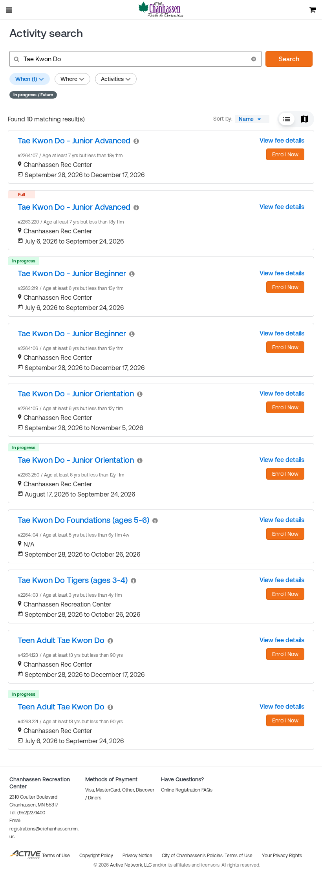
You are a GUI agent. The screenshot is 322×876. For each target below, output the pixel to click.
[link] (74, 140)
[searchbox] (134, 58)
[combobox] (252, 119)
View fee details (282, 140)
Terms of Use (238, 855)
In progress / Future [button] (33, 94)
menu (9, 9)
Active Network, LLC (131, 865)
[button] (253, 59)
